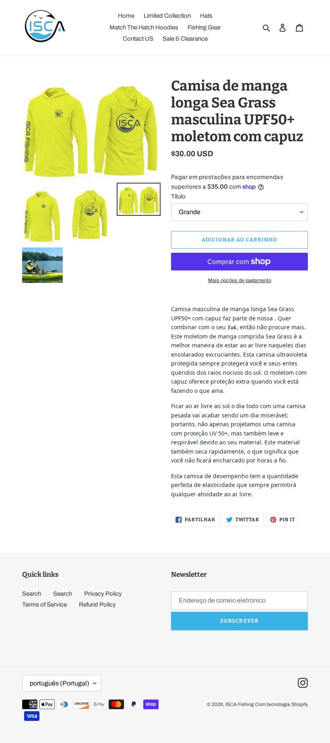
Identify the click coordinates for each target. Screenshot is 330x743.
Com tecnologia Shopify (281, 704)
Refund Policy (97, 604)
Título (178, 196)
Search (31, 593)
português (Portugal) (59, 683)
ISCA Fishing (239, 704)
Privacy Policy (103, 593)
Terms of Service (44, 604)
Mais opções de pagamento (239, 280)
